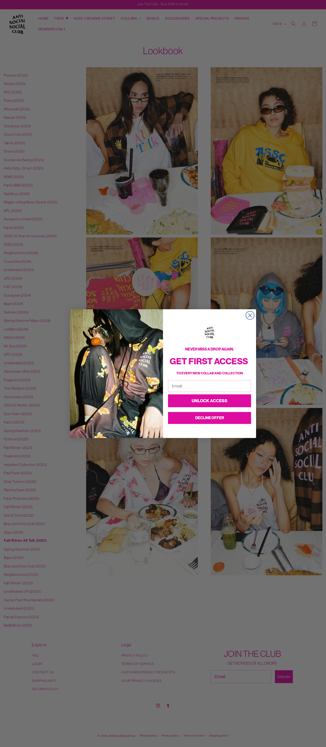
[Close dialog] (250, 315)
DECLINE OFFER (209, 418)
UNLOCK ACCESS (209, 400)
